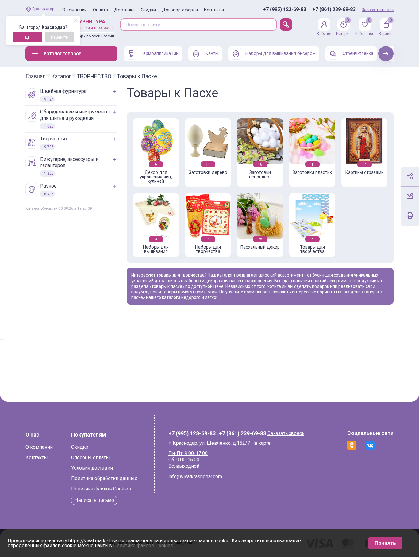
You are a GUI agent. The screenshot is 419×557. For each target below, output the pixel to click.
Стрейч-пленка (358, 53)
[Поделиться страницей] (410, 176)
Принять (385, 543)
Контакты (214, 10)
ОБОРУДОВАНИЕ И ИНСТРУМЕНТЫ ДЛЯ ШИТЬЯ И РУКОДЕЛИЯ (75, 118)
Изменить (59, 37)
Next (386, 53)
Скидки (148, 10)
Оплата (100, 10)
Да (27, 37)
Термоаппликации (160, 53)
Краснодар (43, 9)
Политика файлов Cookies (101, 489)
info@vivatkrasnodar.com (195, 476)
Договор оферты (180, 10)
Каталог (61, 76)
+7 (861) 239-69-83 (334, 9)
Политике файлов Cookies (143, 545)
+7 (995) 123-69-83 (284, 9)
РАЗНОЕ (48, 189)
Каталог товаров (63, 53)
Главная (35, 76)
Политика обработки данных (104, 478)
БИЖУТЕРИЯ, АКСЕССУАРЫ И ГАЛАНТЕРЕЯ (69, 166)
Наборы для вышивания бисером (280, 53)
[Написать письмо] (410, 196)
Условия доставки (92, 468)
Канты (212, 53)
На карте (261, 443)
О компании (74, 10)
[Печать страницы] (410, 215)
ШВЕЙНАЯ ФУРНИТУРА (63, 94)
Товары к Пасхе (137, 76)
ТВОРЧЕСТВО (94, 76)
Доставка (124, 10)
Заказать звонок (378, 9)
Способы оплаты (90, 457)
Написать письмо (94, 500)
